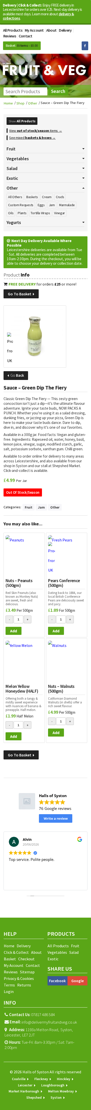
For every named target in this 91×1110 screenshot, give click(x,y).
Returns (24, 984)
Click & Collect (16, 952)
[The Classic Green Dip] (35, 336)
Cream (47, 197)
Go (17, 375)
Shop (20, 103)
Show (22, 121)
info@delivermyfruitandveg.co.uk (49, 1022)
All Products (12, 30)
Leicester (25, 1085)
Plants (22, 213)
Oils (10, 213)
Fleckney (41, 1079)
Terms (9, 984)
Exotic (53, 958)
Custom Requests (20, 205)
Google (77, 980)
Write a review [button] (56, 818)
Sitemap (27, 971)
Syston (56, 1097)
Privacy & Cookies (19, 978)
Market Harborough (24, 1091)
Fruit (28, 507)
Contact (25, 35)
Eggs (41, 205)
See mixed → (32, 137)
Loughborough (52, 1085)
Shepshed (34, 1097)
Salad (74, 952)
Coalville (19, 1079)
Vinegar (59, 213)
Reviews (9, 35)
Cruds (60, 197)
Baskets (32, 197)
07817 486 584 (31, 1014)
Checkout (26, 958)
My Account (34, 30)
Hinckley (63, 1079)
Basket (10, 958)
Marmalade (67, 205)
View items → (35, 130)
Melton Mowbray (61, 1091)
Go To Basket (20, 293)
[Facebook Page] (85, 45)
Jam (52, 205)
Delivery (65, 30)
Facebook (57, 980)
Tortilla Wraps (40, 213)
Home (8, 103)
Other (32, 103)
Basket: (11, 45)
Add (13, 630)
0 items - (27, 45)
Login (9, 991)
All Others (15, 197)
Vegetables (57, 952)
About (51, 30)
